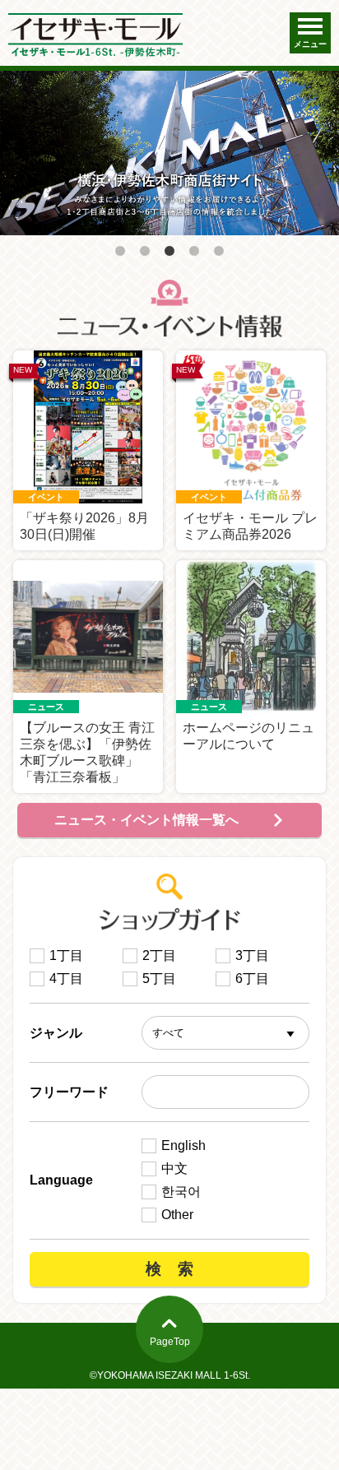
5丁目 (159, 978)
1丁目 (66, 955)
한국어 (181, 1192)
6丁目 (252, 978)
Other (177, 1215)
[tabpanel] (169, 153)
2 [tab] (145, 251)
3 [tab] (169, 251)
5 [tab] (219, 251)
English (183, 1145)
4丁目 (66, 978)
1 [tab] (120, 251)
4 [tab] (194, 251)
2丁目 (159, 955)
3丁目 (252, 955)
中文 (174, 1169)
